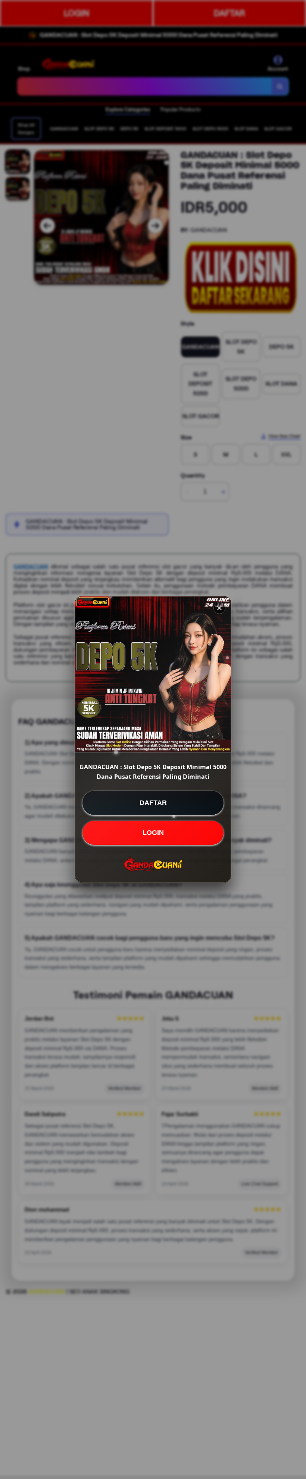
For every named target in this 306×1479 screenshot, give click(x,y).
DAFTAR (153, 802)
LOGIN (153, 832)
